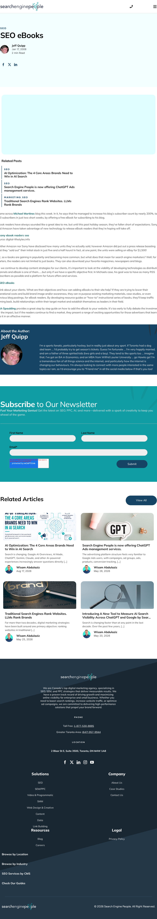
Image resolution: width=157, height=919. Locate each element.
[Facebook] (3, 64)
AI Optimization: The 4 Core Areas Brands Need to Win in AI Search (38, 174)
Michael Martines (24, 213)
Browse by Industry (15, 864)
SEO (3, 28)
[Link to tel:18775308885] (131, 7)
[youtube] (92, 762)
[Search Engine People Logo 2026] (21, 3)
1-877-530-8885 (84, 725)
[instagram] (85, 762)
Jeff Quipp (14, 336)
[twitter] (72, 762)
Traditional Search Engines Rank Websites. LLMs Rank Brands (37, 202)
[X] (9, 64)
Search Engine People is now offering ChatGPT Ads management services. (39, 188)
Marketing (12, 197)
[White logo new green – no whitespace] (19, 904)
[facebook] (65, 762)
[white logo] (78, 675)
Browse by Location (15, 854)
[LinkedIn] (16, 64)
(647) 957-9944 (91, 732)
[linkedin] (78, 762)
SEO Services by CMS (16, 873)
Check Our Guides (13, 883)
